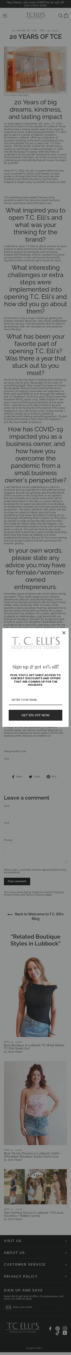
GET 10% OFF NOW (35, 715)
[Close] (64, 633)
